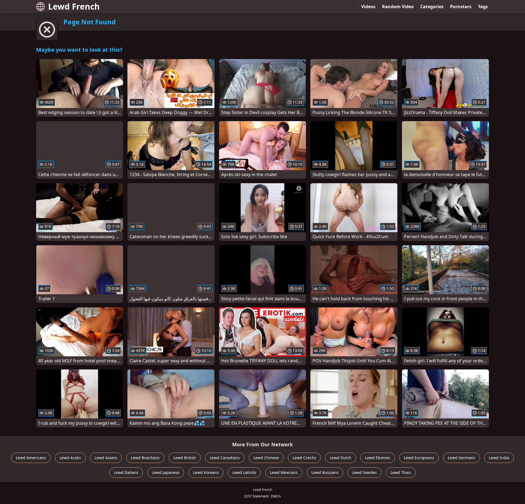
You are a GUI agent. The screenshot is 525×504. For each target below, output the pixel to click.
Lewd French (74, 6)
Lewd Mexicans (284, 472)
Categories (432, 7)
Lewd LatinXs (244, 472)
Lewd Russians (325, 472)
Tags (483, 7)
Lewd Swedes (364, 472)
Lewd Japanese (165, 472)
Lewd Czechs (304, 457)
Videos (368, 7)
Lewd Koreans (206, 472)
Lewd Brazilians (145, 457)
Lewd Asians (106, 457)
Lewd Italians (126, 472)
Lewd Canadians (225, 457)
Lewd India (499, 457)
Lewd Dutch (340, 457)
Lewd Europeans (419, 457)
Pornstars (460, 7)
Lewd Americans (31, 457)
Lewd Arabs (70, 457)
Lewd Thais (400, 472)
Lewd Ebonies (377, 457)
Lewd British (184, 457)
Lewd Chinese (266, 457)
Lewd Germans (461, 457)
